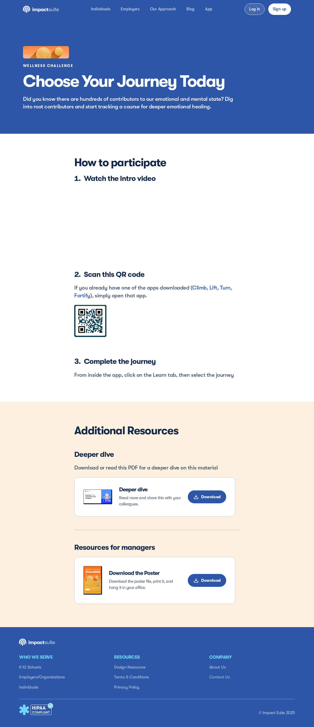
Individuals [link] (100, 9)
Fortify (82, 295)
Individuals (28, 687)
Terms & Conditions (131, 677)
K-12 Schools (30, 667)
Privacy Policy (126, 687)
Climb (199, 287)
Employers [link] (130, 9)
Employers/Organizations (42, 677)
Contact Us (219, 677)
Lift (213, 287)
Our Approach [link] (163, 9)
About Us (217, 667)
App (208, 9)
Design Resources (129, 667)
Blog (190, 9)
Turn (225, 287)
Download (211, 580)
